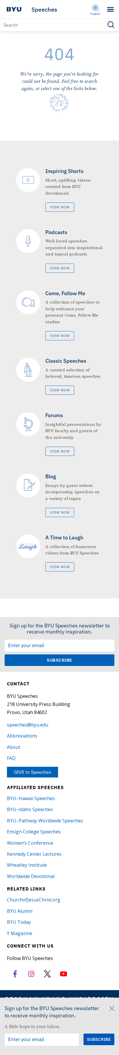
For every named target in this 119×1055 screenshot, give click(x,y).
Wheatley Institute (27, 865)
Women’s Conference (30, 843)
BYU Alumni (19, 911)
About (13, 747)
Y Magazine (19, 933)
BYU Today (19, 922)
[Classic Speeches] (59, 376)
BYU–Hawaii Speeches (31, 798)
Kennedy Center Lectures (34, 854)
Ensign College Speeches (34, 831)
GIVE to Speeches (32, 772)
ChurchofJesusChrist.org (33, 899)
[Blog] (59, 495)
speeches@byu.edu (27, 724)
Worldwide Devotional (31, 876)
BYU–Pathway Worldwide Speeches (45, 820)
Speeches (44, 9)
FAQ (11, 758)
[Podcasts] (59, 251)
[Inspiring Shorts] (59, 190)
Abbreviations (22, 735)
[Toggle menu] (110, 9)
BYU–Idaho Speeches (30, 809)
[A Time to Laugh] (59, 553)
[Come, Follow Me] (59, 315)
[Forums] (59, 434)
